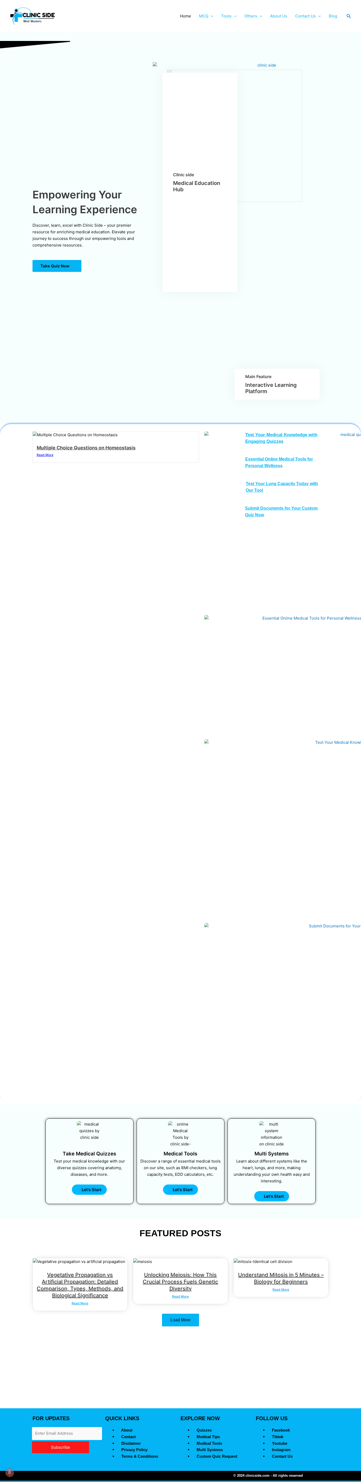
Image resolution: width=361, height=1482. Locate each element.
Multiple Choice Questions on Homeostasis (86, 447)
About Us (278, 15)
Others (250, 15)
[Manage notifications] (9, 1472)
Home (185, 15)
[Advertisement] (180, 1369)
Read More (45, 455)
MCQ (203, 15)
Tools (226, 15)
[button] (210, 16)
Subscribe (60, 1447)
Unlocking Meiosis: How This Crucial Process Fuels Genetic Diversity (180, 1282)
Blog (333, 15)
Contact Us (305, 15)
